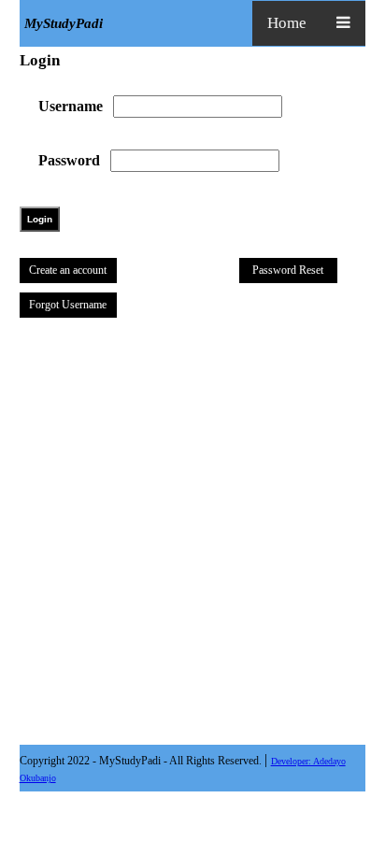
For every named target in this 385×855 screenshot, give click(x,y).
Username (70, 106)
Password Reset (287, 270)
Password (69, 160)
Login (39, 219)
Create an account (68, 270)
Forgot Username (68, 304)
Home (287, 23)
